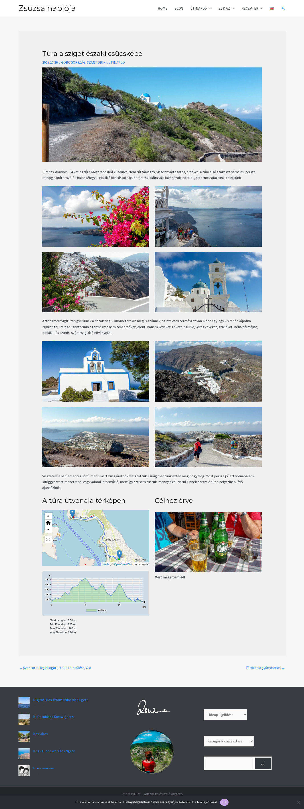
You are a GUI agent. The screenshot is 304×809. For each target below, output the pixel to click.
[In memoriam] (24, 770)
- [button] (48, 529)
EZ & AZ (224, 8)
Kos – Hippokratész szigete (54, 751)
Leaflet (106, 564)
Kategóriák (212, 732)
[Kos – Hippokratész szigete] (24, 753)
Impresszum (130, 794)
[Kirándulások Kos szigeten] (24, 719)
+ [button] (48, 516)
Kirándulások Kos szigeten (53, 716)
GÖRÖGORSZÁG (73, 62)
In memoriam (43, 768)
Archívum (211, 706)
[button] (284, 8)
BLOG (178, 8)
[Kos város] (24, 736)
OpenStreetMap (123, 564)
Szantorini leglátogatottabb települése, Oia (55, 667)
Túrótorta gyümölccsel (265, 667)
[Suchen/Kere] (263, 763)
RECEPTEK (249, 8)
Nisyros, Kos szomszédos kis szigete (60, 699)
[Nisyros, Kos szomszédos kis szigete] (24, 702)
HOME (162, 8)
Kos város (40, 734)
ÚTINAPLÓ (198, 8)
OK (224, 802)
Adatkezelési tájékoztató (163, 794)
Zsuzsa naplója (47, 8)
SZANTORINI (97, 62)
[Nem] (298, 802)
